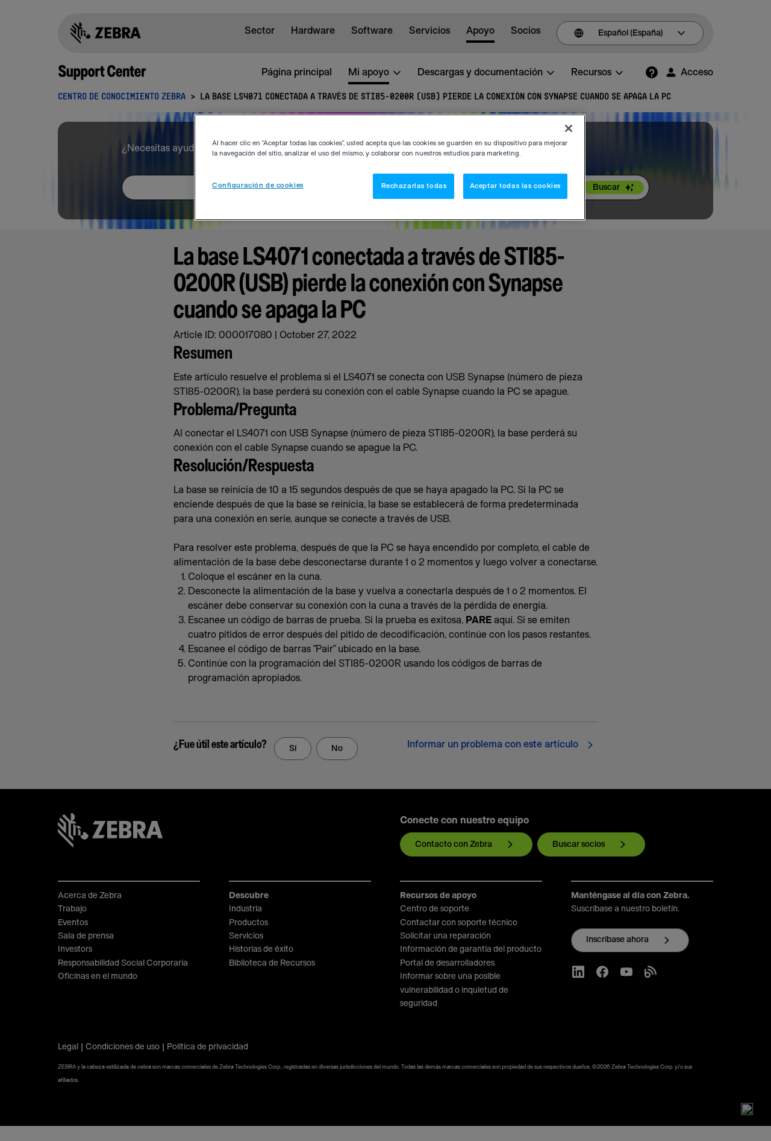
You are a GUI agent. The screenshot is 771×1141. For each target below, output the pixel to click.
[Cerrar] (568, 128)
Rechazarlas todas (414, 186)
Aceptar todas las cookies (515, 186)
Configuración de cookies (258, 185)
